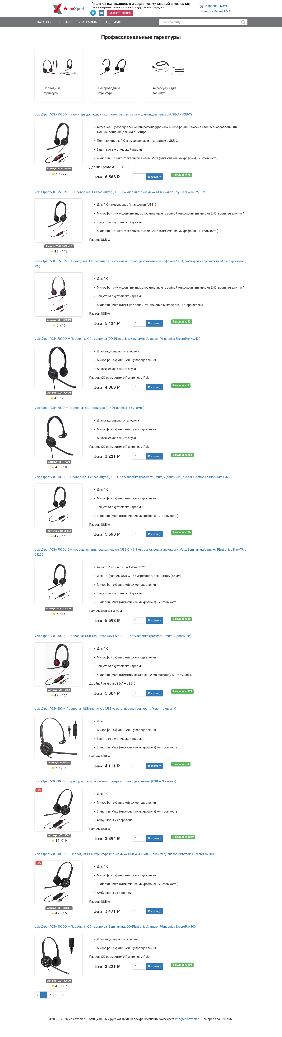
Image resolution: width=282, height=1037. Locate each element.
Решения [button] (64, 22)
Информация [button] (88, 22)
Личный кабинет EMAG (216, 11)
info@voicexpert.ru (187, 1019)
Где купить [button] (114, 22)
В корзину (154, 176)
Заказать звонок (120, 12)
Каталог (43, 22)
